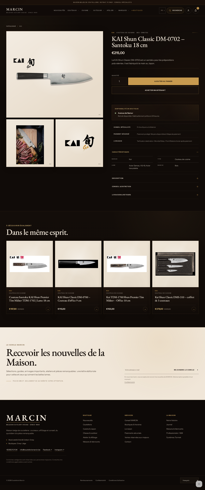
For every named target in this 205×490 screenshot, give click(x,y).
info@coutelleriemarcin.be (30, 450)
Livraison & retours (121, 195)
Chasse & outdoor (90, 433)
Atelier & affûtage (90, 437)
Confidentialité (130, 382)
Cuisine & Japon (89, 429)
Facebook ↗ (47, 450)
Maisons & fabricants (91, 442)
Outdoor (97, 10)
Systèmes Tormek (173, 437)
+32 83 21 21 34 (11, 450)
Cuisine (85, 10)
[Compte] (188, 10)
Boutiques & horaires (133, 425)
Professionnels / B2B (174, 433)
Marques (123, 10)
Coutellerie (87, 425)
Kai (113, 33)
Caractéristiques (120, 152)
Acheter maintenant (155, 90)
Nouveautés (59, 10)
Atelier (110, 10)
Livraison (128, 429)
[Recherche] (175, 10)
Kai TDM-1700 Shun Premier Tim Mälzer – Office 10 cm (125, 298)
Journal (169, 425)
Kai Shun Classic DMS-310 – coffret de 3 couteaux (174, 298)
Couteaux (72, 10)
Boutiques (138, 10)
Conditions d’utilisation (116, 480)
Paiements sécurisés (133, 433)
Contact (128, 442)
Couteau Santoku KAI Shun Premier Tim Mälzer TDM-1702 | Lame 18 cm (29, 298)
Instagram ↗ (59, 450)
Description (118, 178)
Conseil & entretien (121, 186)
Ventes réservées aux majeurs (137, 437)
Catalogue (11, 26)
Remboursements (86, 480)
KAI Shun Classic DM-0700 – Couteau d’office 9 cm (74, 298)
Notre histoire (171, 420)
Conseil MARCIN (131, 420)
